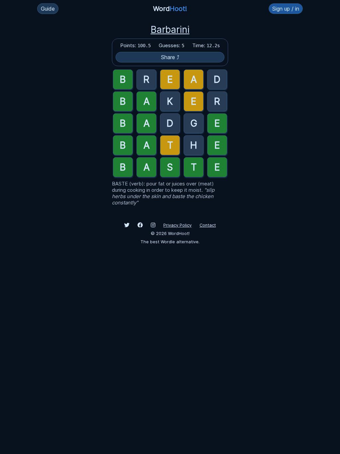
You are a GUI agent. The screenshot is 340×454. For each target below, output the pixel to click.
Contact (208, 225)
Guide (48, 8)
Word (170, 9)
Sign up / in (285, 8)
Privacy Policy (177, 225)
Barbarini (170, 29)
